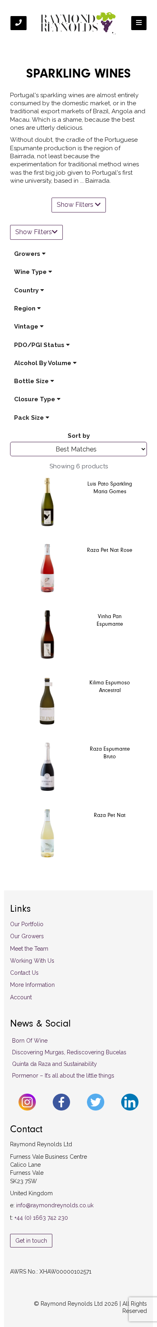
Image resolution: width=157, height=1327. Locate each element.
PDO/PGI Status (40, 345)
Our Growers (27, 936)
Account (21, 997)
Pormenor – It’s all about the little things (63, 1075)
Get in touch (31, 1240)
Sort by (79, 435)
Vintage (27, 326)
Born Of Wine (30, 1040)
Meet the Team (29, 948)
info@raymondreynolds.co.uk (54, 1205)
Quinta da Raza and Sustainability (54, 1064)
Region (25, 308)
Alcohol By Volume (43, 363)
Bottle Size (32, 381)
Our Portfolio (26, 924)
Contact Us (24, 973)
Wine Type (31, 272)
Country (27, 290)
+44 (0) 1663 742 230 (41, 1218)
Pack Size (29, 417)
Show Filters (76, 204)
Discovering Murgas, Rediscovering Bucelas (69, 1052)
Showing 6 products (79, 466)
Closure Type (35, 399)
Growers (28, 253)
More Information (32, 985)
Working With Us (32, 960)
